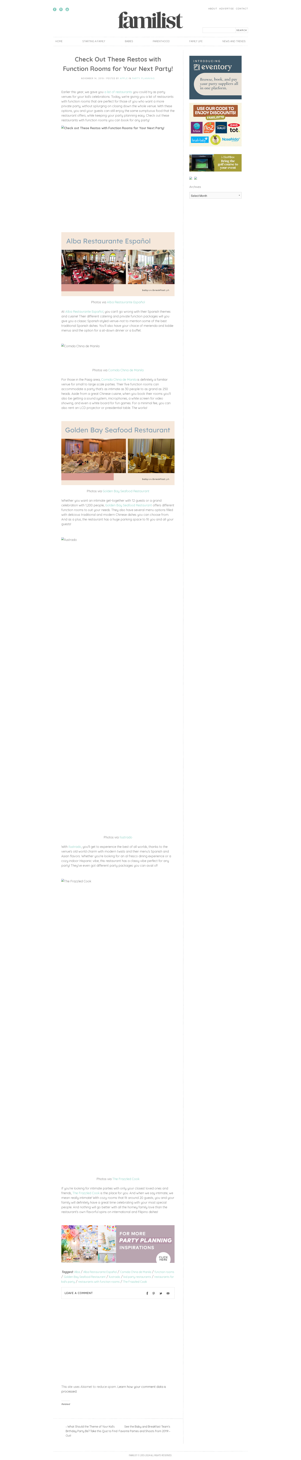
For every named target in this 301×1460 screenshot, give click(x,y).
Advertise (226, 8)
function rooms (164, 1272)
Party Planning (143, 78)
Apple (124, 78)
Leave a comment (79, 1293)
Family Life (196, 41)
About (212, 8)
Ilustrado (125, 837)
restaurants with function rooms (99, 1281)
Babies (129, 41)
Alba (77, 1272)
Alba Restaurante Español (126, 302)
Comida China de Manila (126, 370)
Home (59, 41)
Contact (242, 8)
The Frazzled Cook (126, 1179)
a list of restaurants (118, 92)
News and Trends (234, 41)
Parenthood (161, 41)
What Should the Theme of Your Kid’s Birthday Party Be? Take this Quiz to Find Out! (91, 1431)
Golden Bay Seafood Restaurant (126, 491)
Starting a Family (93, 41)
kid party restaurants (137, 1277)
